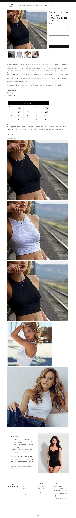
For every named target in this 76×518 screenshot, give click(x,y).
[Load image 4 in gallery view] (27, 54)
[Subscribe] (47, 506)
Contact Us (40, 498)
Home (24, 486)
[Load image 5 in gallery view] (35, 54)
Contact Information (42, 494)
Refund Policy (40, 490)
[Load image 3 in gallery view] (19, 54)
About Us (40, 496)
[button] (62, 5)
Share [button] (52, 50)
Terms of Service (41, 486)
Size (50, 32)
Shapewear (25, 496)
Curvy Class (25, 498)
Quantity (50, 36)
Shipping (55, 25)
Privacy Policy (40, 492)
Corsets (24, 488)
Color (50, 27)
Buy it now (59, 46)
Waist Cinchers (25, 492)
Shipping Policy (41, 488)
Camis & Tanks (25, 490)
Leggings (24, 494)
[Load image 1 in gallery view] (11, 54)
